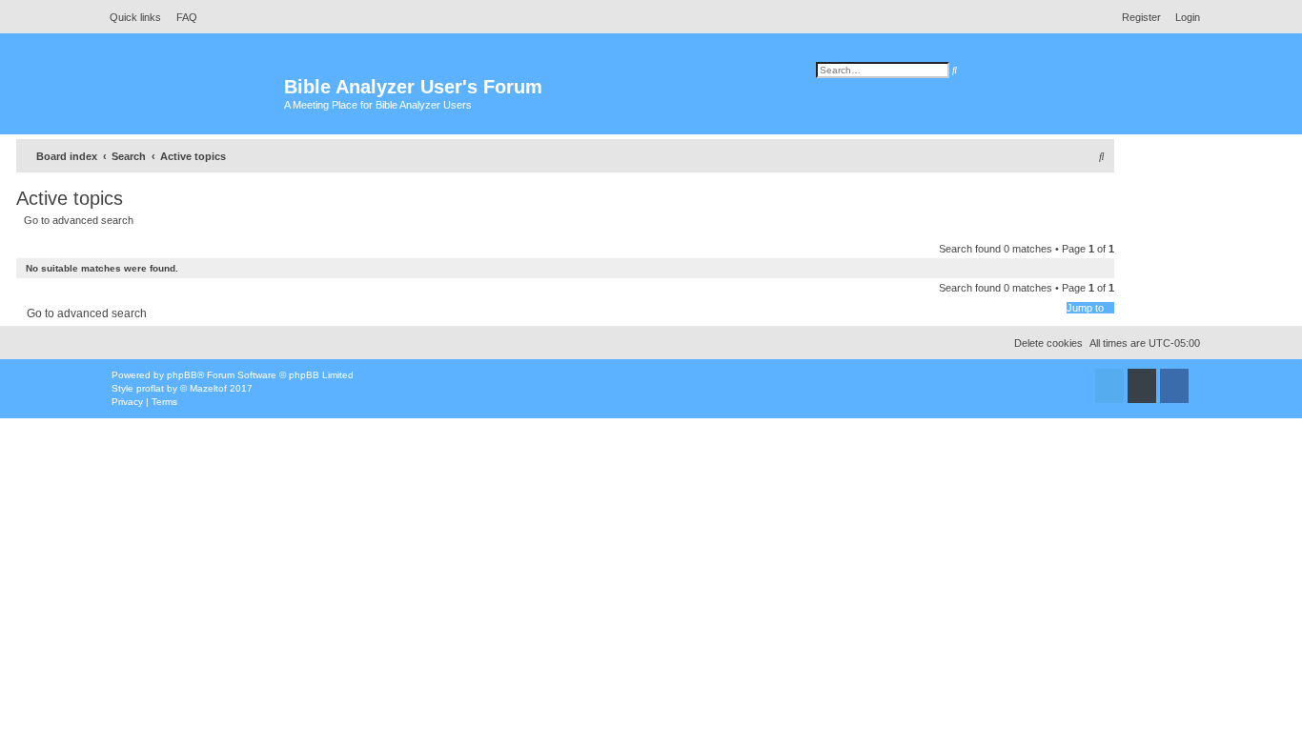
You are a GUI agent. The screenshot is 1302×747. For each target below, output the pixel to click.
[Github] (1142, 386)
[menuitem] (181, 17)
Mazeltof (208, 388)
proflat (150, 388)
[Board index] (193, 96)
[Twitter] (1109, 386)
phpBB (182, 375)
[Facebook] (1174, 386)
